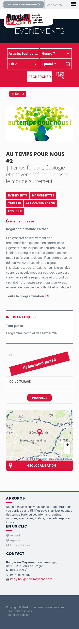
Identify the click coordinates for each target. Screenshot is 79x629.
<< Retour (17, 93)
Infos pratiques (20, 545)
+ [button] (67, 444)
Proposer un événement (23, 4)
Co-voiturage (20, 381)
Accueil (15, 535)
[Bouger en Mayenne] (28, 26)
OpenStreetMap (64, 458)
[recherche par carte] (61, 75)
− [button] (67, 450)
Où (11, 355)
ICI (47, 296)
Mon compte (55, 5)
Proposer (39, 397)
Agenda (15, 540)
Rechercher (39, 77)
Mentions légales (18, 614)
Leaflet (43, 458)
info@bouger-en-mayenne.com (31, 579)
